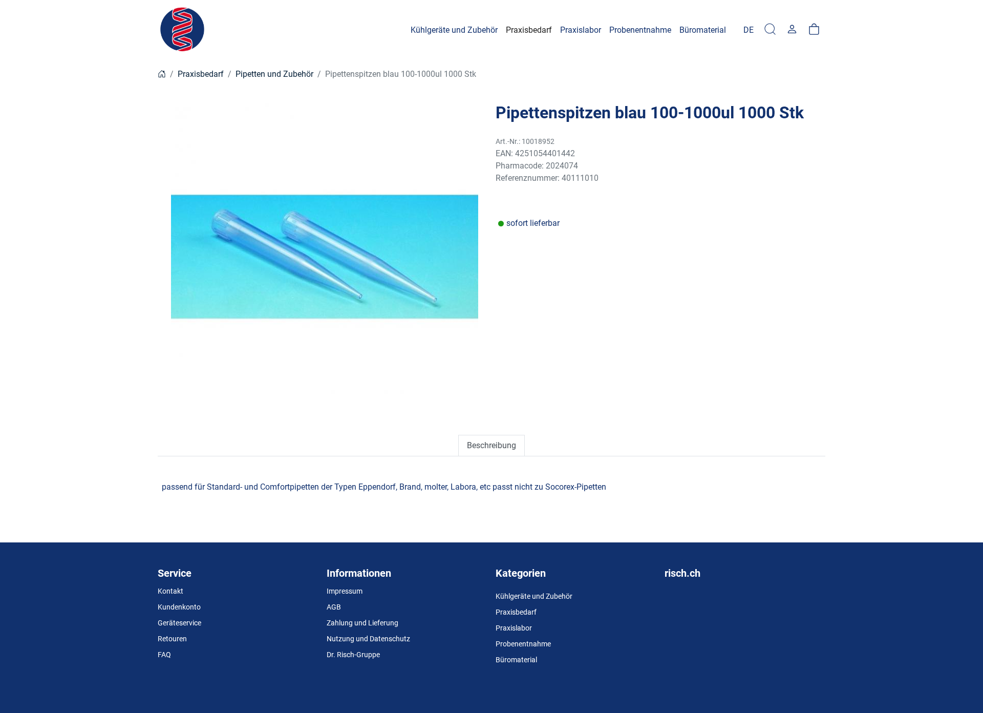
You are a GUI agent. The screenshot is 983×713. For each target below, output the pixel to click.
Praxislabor (514, 628)
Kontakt (170, 591)
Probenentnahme (523, 644)
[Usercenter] (792, 30)
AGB (334, 607)
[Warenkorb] (814, 30)
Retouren (172, 639)
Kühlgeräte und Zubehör (534, 596)
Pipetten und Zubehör (274, 74)
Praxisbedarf (201, 74)
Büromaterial (516, 660)
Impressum (344, 591)
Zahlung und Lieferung (362, 623)
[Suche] (770, 30)
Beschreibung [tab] (491, 445)
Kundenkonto (179, 607)
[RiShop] (183, 30)
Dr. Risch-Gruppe (353, 655)
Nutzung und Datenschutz (368, 639)
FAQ (164, 655)
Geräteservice (179, 623)
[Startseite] (162, 74)
